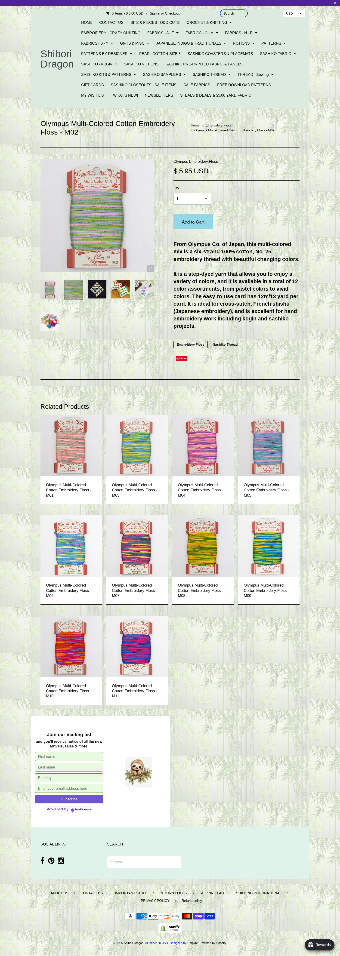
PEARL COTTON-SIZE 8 (160, 54)
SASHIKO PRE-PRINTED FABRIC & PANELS (204, 64)
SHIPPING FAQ (212, 893)
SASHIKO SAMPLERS (162, 75)
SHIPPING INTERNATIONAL (258, 893)
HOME (86, 23)
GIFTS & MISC (132, 43)
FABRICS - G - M (199, 33)
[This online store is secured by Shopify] (170, 928)
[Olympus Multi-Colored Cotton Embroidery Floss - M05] (269, 445)
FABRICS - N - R (239, 33)
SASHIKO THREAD (209, 75)
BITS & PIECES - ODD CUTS (155, 23)
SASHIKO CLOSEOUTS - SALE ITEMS (143, 85)
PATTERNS (271, 43)
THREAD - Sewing (253, 75)
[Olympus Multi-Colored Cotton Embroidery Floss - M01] (71, 445)
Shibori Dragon (57, 59)
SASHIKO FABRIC (275, 54)
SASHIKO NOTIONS (141, 64)
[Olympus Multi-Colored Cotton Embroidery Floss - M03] (137, 445)
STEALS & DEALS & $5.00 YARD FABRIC (215, 95)
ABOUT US (59, 893)
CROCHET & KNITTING (207, 23)
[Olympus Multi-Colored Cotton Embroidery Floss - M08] (203, 546)
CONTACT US (111, 23)
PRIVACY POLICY (155, 901)
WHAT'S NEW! (125, 95)
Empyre (192, 943)
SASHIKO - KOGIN (97, 64)
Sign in (155, 13)
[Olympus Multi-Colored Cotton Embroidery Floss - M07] (137, 546)
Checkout (172, 13)
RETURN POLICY (173, 893)
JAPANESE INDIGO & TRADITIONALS (188, 43)
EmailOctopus (83, 809)
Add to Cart (193, 221)
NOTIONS (241, 43)
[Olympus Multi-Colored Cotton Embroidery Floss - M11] (137, 646)
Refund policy (192, 901)
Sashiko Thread (225, 345)
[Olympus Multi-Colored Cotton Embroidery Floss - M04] (203, 445)
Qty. (176, 188)
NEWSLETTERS (159, 95)
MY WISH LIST (93, 95)
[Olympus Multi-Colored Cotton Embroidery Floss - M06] (71, 546)
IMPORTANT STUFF (131, 893)
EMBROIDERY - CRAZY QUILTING (110, 33)
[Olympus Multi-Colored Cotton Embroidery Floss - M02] (49, 289)
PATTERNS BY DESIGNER (104, 54)
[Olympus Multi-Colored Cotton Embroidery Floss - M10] (71, 646)
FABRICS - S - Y (94, 43)
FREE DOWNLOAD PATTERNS (244, 85)
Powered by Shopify (213, 943)
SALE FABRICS (196, 85)
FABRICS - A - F (160, 33)
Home (195, 125)
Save (183, 358)
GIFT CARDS (92, 85)
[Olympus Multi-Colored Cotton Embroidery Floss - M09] (269, 546)
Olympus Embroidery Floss (195, 161)
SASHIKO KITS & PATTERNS (106, 75)
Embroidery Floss (218, 125)
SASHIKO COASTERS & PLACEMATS (220, 54)
